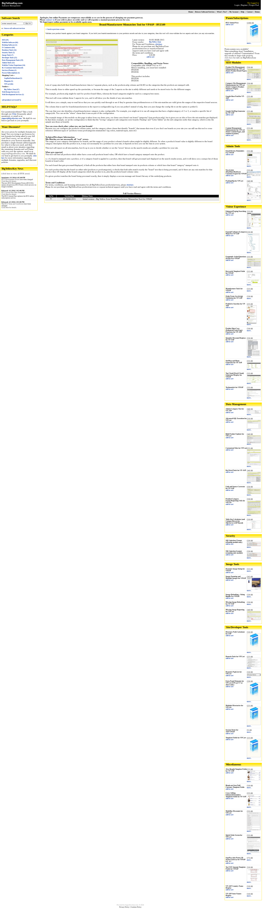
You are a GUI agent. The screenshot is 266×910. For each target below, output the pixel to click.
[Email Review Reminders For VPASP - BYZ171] (254, 164)
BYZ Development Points (10, 179)
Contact (250, 12)
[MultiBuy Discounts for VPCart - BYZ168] (254, 829)
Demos (257, 12)
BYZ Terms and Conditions (14, 204)
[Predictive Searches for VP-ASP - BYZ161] (252, 323)
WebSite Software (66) (10, 42)
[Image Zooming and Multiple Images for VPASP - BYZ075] (254, 589)
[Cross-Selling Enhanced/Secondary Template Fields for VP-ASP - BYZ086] (254, 805)
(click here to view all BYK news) (15, 173)
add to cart (229, 24)
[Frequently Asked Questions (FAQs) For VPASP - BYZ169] (254, 266)
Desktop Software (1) (9, 45)
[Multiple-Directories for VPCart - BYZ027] (254, 724)
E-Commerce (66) (8, 47)
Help (242, 12)
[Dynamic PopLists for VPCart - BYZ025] (254, 675)
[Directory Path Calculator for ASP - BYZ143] (254, 651)
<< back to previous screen (54, 29)
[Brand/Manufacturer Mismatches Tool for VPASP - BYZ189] (81, 75)
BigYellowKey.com (12, 3)
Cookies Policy (136, 907)
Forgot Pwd (254, 5)
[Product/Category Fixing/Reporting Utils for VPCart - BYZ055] (254, 513)
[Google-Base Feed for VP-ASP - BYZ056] (254, 105)
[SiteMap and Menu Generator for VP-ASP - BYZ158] (254, 368)
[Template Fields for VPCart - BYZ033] (254, 756)
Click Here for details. (9, 181)
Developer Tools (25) (9, 58)
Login (237, 5)
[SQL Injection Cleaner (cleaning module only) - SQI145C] (254, 545)
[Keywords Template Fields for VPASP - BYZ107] (254, 283)
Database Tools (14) (9, 50)
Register (244, 5)
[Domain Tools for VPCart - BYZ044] (254, 666)
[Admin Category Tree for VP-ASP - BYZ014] (254, 413)
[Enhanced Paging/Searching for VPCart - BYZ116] (254, 226)
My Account (233, 12)
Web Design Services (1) (10, 92)
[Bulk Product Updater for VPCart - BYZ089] (254, 442)
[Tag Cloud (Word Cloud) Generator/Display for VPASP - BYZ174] (254, 382)
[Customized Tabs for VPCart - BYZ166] (254, 465)
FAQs (14, 114)
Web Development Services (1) (13, 94)
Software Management (11, 6)
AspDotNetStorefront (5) (13, 78)
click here (229, 58)
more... (249, 43)
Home (190, 12)
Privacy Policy (124, 907)
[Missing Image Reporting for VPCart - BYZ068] (254, 619)
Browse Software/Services (205, 12)
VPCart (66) (8, 84)
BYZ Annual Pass (7, 192)
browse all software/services (14, 28)
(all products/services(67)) (11, 100)
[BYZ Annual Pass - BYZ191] (254, 41)
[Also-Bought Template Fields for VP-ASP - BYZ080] (254, 780)
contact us (50, 20)
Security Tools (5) (8, 53)
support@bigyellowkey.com (11, 118)
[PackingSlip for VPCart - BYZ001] (254, 199)
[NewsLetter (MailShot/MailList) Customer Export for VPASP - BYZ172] (254, 175)
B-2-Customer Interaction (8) (12, 68)
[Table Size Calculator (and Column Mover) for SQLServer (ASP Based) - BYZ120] (254, 528)
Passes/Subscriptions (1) (11, 73)
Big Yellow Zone (155, 42)
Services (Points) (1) (9, 70)
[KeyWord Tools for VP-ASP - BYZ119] (254, 481)
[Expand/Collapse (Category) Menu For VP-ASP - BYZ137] (253, 251)
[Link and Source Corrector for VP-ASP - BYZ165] (254, 493)
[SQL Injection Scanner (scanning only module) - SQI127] (254, 556)
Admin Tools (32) (8, 63)
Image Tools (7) (7, 55)
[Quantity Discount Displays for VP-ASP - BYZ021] (254, 355)
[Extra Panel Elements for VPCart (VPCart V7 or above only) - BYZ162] (254, 700)
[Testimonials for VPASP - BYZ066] (254, 396)
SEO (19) (5, 40)
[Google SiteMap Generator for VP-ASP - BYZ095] (254, 122)
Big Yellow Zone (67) (11, 89)
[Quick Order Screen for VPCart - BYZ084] (254, 852)
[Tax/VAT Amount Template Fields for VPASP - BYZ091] (254, 880)
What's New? (222, 12)
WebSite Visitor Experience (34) (13, 65)
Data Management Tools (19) (12, 60)
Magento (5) (8, 81)
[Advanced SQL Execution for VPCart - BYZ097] (254, 428)
